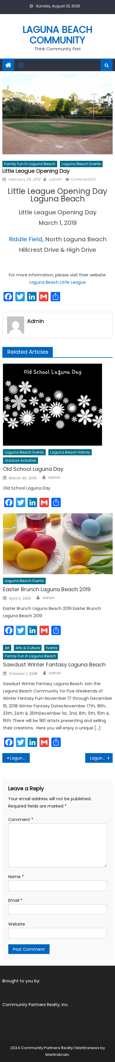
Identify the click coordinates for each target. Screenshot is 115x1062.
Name (16, 877)
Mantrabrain (57, 1054)
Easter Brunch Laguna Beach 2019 (47, 589)
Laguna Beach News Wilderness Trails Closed (20, 758)
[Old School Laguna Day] (58, 405)
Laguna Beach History (70, 452)
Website (16, 924)
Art (7, 647)
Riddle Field (25, 239)
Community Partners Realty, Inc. (35, 1005)
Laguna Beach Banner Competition (101, 758)
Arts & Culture (28, 647)
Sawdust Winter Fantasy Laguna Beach (54, 664)
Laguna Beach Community (58, 35)
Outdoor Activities (20, 460)
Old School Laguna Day (33, 469)
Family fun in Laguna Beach (29, 163)
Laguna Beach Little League (57, 282)
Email (15, 900)
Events (52, 647)
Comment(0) (83, 179)
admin (55, 179)
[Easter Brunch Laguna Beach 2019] (58, 543)
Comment (20, 819)
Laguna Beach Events (81, 163)
